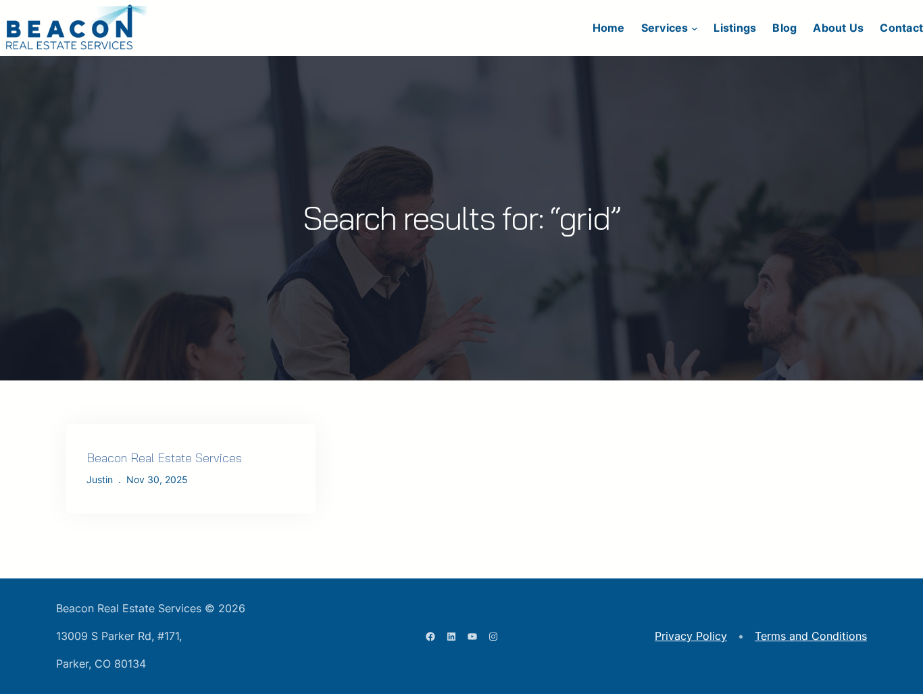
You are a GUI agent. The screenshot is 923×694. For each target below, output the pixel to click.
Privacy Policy (691, 636)
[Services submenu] (694, 28)
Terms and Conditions (811, 636)
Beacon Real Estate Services (164, 458)
